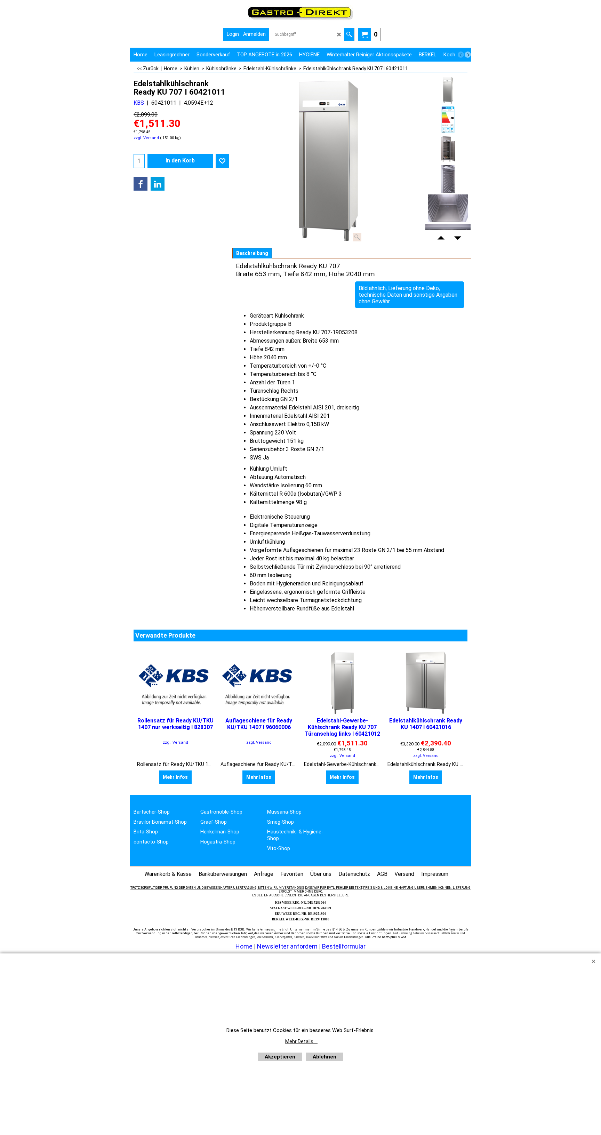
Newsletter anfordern (288, 946)
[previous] (461, 54)
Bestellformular (344, 946)
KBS (139, 102)
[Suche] (349, 34)
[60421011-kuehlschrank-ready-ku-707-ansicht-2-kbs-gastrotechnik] (448, 179)
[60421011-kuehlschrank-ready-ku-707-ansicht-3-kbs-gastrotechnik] (448, 208)
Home (244, 946)
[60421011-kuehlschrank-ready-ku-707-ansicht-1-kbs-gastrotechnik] (448, 149)
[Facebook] (140, 184)
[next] (468, 54)
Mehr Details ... (301, 1041)
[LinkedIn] (158, 184)
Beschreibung (252, 253)
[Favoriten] (222, 161)
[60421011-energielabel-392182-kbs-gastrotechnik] (448, 120)
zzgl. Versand (146, 138)
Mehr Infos (175, 777)
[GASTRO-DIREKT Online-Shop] (300, 19)
